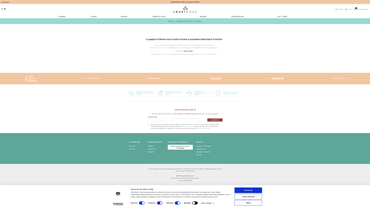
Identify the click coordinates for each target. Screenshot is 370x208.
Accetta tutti (248, 190)
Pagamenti (151, 152)
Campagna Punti (201, 149)
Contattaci (132, 149)
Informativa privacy (188, 126)
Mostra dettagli (206, 203)
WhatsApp (132, 146)
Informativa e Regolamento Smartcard (170, 169)
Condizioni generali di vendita (212, 169)
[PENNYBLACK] (339, 78)
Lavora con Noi (179, 171)
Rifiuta (248, 203)
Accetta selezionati (248, 196)
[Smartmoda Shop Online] (185, 9)
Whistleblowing (190, 171)
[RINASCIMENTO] (92, 78)
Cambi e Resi (152, 149)
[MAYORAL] (277, 78)
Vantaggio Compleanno (203, 152)
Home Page (188, 51)
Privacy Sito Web (197, 169)
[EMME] (215, 78)
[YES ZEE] (30, 78)
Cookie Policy (187, 169)
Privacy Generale (153, 169)
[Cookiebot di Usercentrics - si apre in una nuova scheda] (118, 204)
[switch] (160, 203)
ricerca (340, 9)
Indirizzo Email (153, 117)
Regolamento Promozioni (203, 146)
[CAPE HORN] (154, 78)
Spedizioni (151, 146)
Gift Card (199, 155)
